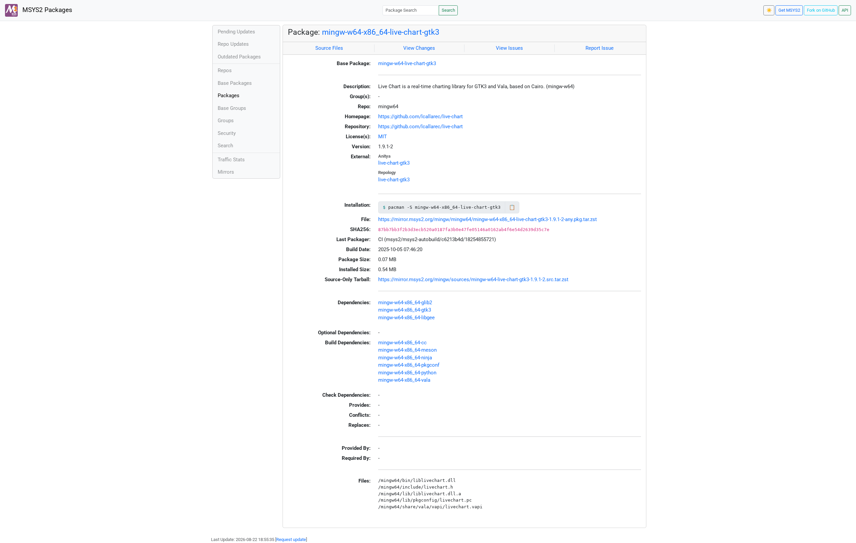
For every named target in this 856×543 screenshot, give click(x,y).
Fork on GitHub (821, 10)
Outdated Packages (239, 57)
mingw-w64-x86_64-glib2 (405, 303)
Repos (225, 70)
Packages (228, 96)
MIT (382, 137)
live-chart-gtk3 (394, 163)
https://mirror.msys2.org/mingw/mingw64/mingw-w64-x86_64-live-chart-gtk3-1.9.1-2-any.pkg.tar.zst (487, 219)
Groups (226, 121)
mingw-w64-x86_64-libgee (406, 318)
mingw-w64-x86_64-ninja (405, 358)
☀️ (769, 10)
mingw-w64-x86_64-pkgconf (408, 365)
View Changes (419, 48)
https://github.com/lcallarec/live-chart (420, 117)
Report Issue (599, 48)
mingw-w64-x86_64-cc (402, 343)
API (845, 10)
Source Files (329, 48)
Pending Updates (236, 32)
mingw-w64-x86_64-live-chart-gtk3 (380, 32)
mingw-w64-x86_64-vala (404, 380)
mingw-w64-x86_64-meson (407, 350)
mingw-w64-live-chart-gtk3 (407, 63)
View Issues (509, 48)
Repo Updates (233, 44)
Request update (291, 539)
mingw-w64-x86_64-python (407, 373)
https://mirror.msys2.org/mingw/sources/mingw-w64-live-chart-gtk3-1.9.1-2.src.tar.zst (473, 280)
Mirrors (226, 172)
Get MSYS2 (789, 10)
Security (227, 133)
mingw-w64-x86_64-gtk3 (404, 310)
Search (448, 10)
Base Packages (235, 83)
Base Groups (232, 108)
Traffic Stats (231, 160)
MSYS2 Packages (46, 10)
